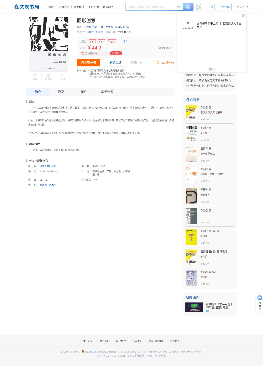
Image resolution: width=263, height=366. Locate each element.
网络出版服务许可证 (191, 351)
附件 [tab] (84, 92)
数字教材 (78, 7)
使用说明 (137, 341)
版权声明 (175, 341)
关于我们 (88, 341)
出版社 (51, 7)
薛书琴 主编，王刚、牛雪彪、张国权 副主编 (107, 27)
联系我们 (105, 341)
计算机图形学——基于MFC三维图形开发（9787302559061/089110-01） (220, 305)
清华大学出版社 (95, 32)
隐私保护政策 (156, 341)
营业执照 (174, 351)
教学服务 (108, 7)
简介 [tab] (38, 92)
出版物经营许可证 (158, 351)
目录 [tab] (61, 92)
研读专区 (64, 7)
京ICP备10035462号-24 (133, 351)
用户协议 (121, 341)
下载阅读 (93, 7)
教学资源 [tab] (107, 92)
